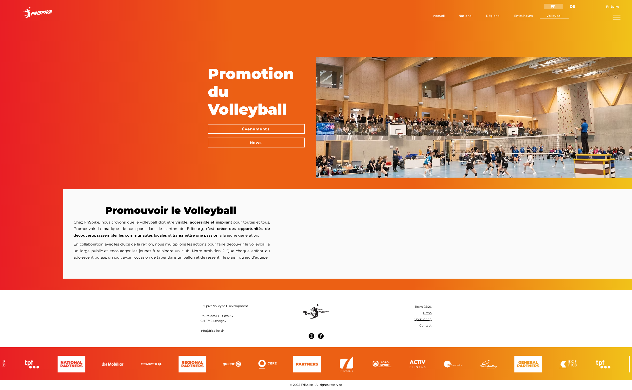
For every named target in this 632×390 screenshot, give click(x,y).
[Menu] (617, 17)
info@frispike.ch (212, 330)
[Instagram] (311, 336)
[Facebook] (321, 336)
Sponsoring (423, 319)
